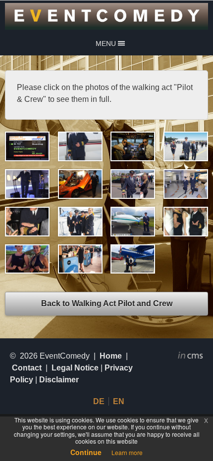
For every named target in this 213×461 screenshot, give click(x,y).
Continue (86, 452)
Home (111, 356)
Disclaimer (59, 379)
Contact (27, 368)
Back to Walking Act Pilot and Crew (106, 303)
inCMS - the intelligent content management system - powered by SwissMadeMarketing (190, 357)
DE (99, 401)
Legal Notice (75, 368)
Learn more (127, 452)
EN (118, 401)
